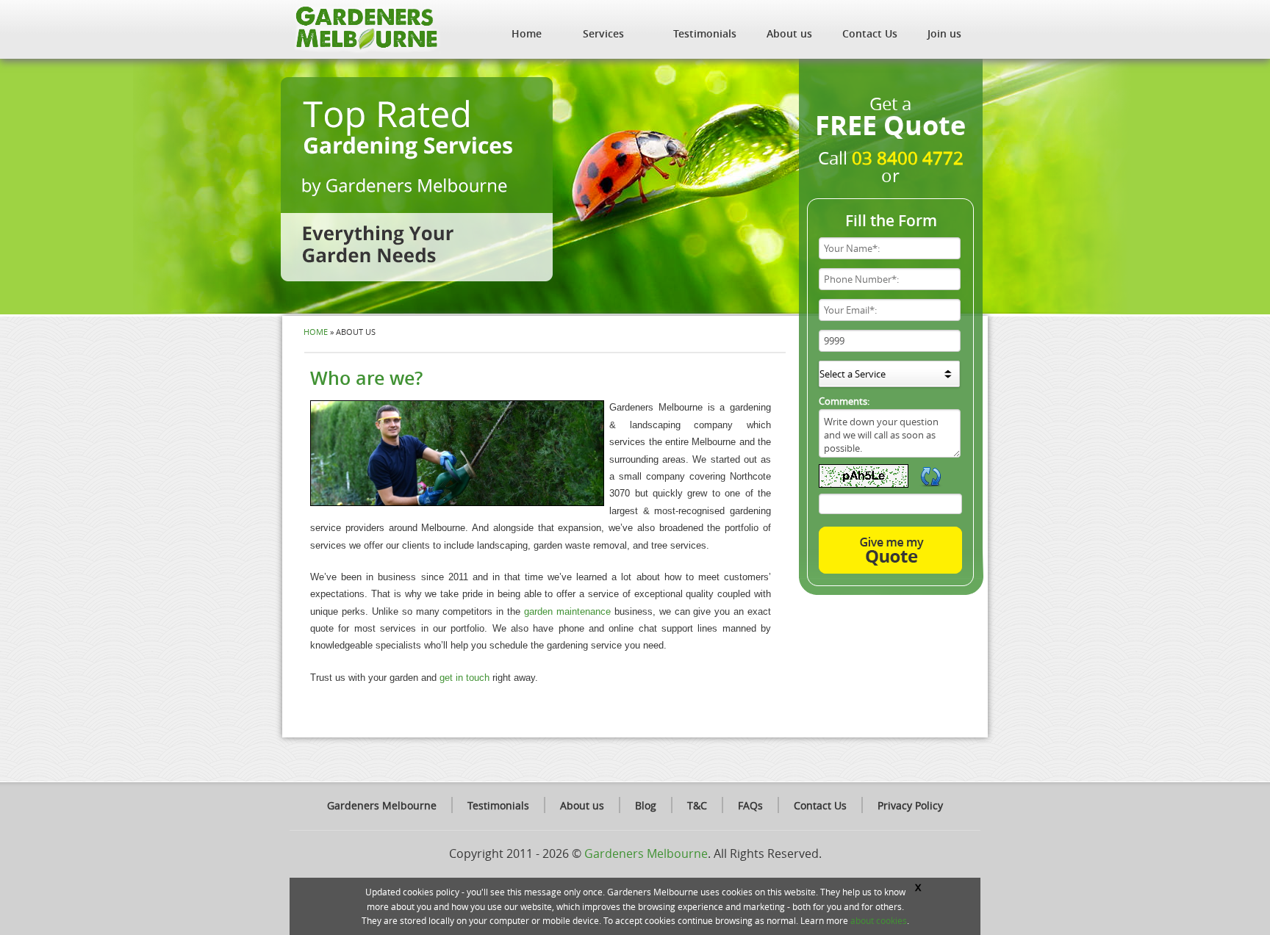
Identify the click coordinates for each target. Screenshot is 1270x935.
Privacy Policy (910, 805)
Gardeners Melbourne (382, 805)
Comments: (844, 401)
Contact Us (869, 33)
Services (603, 33)
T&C (697, 805)
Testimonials (704, 33)
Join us (944, 33)
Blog (645, 805)
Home (527, 33)
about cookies (878, 920)
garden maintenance (567, 611)
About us (789, 33)
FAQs (750, 805)
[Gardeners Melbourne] (365, 27)
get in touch (464, 677)
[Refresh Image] (931, 483)
